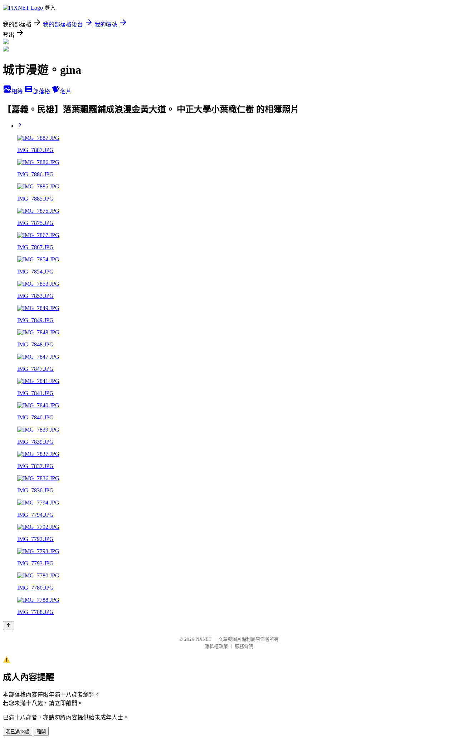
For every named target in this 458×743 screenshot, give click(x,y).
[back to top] (8, 625)
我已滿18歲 (17, 731)
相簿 (17, 91)
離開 (41, 731)
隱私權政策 (216, 646)
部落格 (42, 91)
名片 (66, 91)
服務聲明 (244, 646)
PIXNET (203, 639)
